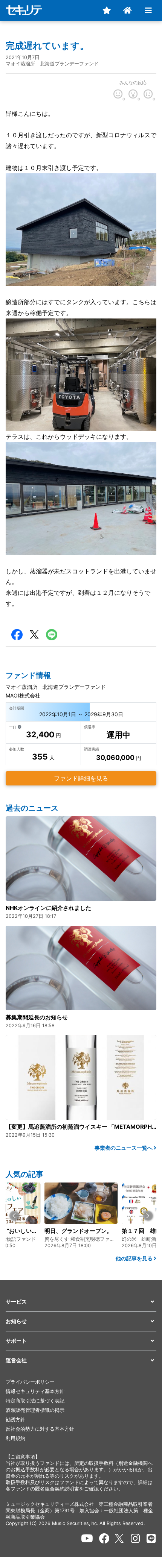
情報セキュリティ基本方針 (35, 1391)
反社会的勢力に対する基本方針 (40, 1429)
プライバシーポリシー (30, 1382)
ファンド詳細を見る (81, 778)
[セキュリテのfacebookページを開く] (104, 1538)
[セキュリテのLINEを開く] (151, 1538)
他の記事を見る (135, 1258)
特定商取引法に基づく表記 (35, 1401)
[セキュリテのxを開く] (120, 1538)
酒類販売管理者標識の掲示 (35, 1410)
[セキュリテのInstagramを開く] (135, 1538)
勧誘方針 (15, 1419)
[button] (14, 1215)
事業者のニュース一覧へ (124, 1148)
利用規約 (15, 1438)
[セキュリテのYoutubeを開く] (87, 1538)
